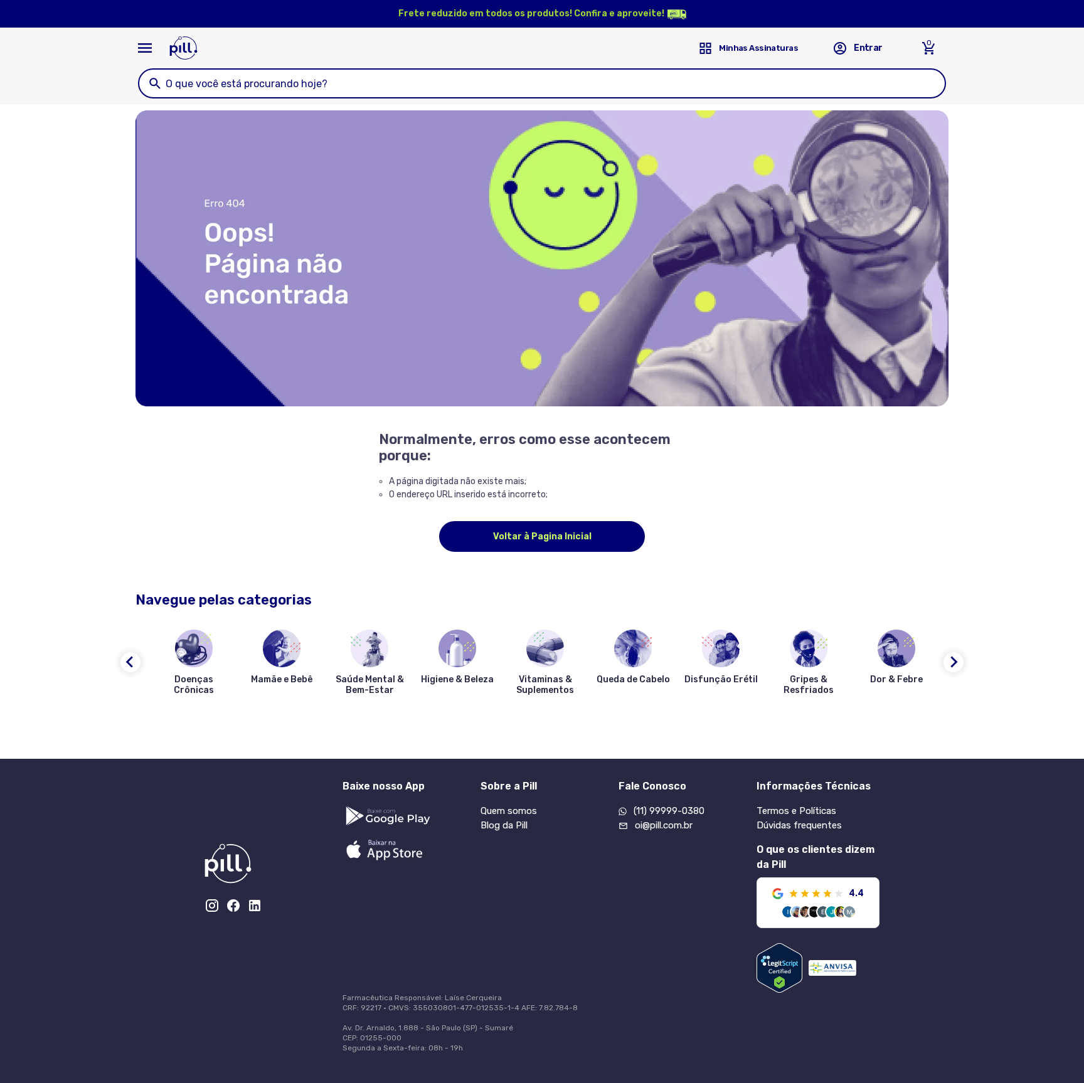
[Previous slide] (130, 662)
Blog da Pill (504, 825)
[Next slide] (953, 662)
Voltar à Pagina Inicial (542, 536)
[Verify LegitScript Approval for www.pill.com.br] (779, 968)
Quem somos (509, 810)
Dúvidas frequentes (799, 825)
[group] (194, 664)
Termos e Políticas (796, 810)
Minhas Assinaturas (758, 48)
